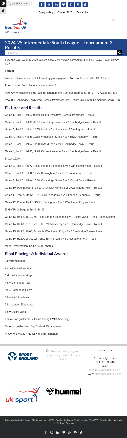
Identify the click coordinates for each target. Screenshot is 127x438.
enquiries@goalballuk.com (104, 370)
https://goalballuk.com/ (108, 374)
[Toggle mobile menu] (120, 20)
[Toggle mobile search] (113, 20)
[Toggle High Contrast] (3, 3)
